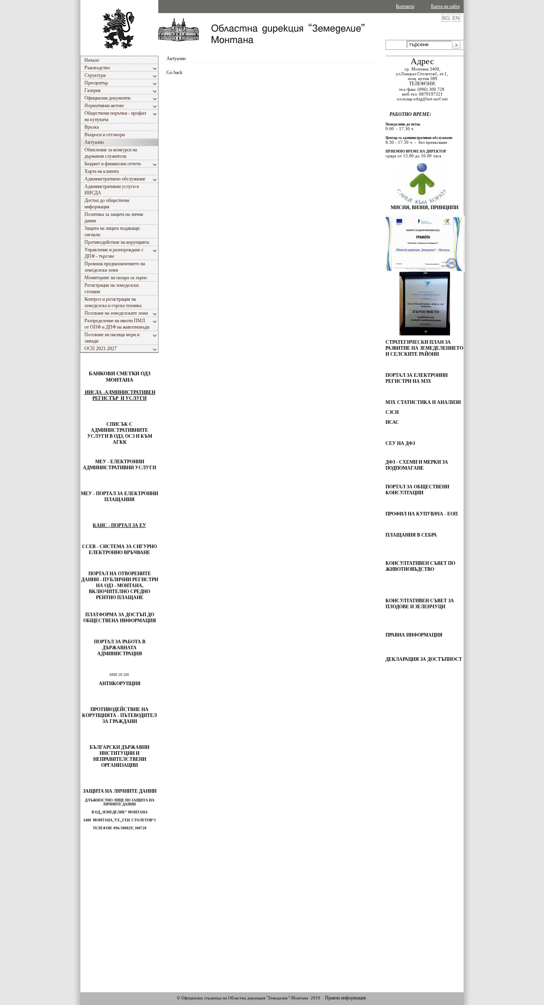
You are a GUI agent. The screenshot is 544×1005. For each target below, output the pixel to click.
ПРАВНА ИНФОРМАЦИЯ (413, 635)
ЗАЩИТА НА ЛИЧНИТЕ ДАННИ (120, 791)
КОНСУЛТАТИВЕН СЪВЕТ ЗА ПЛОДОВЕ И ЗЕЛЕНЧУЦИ (419, 603)
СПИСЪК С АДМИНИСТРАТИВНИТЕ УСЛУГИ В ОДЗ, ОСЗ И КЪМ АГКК (119, 433)
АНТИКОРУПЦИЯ (120, 683)
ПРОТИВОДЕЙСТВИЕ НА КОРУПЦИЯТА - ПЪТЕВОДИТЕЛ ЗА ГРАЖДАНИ (119, 715)
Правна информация (345, 998)
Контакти (405, 6)
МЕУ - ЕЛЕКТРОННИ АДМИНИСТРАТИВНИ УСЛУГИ (119, 464)
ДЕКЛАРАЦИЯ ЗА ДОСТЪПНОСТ (423, 659)
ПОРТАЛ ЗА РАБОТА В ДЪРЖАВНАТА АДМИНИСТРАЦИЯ (119, 647)
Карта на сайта (445, 6)
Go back (174, 72)
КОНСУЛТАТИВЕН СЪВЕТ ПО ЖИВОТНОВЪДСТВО (420, 566)
